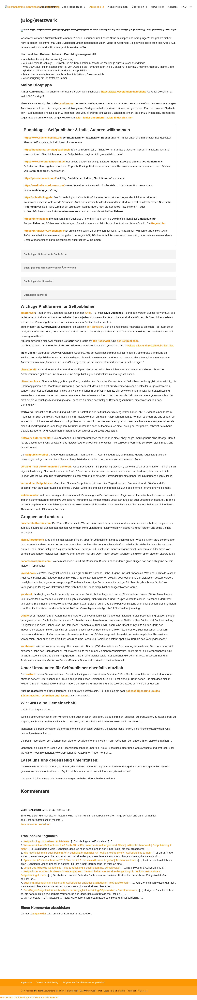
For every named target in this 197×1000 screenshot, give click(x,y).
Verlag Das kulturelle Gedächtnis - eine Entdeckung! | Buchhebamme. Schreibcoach (72, 867)
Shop (88, 312)
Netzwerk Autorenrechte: (36, 438)
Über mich (138, 7)
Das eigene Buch (72, 7)
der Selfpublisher (127, 340)
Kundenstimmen (118, 7)
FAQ (184, 7)
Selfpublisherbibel (36, 454)
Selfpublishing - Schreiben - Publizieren (46, 841)
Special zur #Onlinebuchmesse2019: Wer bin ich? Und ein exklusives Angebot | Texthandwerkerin (80, 860)
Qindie (25, 615)
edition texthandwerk (67, 991)
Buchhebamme (49, 7)
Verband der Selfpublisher (37, 483)
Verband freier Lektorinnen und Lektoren (46, 466)
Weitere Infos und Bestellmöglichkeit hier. (150, 345)
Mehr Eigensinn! (106, 991)
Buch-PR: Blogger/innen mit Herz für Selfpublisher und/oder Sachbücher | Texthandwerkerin (76, 882)
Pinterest (142, 991)
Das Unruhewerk (88, 991)
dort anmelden (94, 326)
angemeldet (39, 913)
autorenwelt (28, 312)
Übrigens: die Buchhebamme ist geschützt (83, 982)
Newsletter (157, 7)
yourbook (26, 594)
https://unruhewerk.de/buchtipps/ (44, 230)
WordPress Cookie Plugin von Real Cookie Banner (29, 997)
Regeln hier (158, 223)
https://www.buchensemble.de (42, 137)
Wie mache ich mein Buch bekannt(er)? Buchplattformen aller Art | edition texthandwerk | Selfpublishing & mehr (87, 852)
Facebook (131, 991)
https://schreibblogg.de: (38, 197)
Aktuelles (95, 7)
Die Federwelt (101, 340)
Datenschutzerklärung (119, 971)
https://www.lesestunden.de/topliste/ (123, 91)
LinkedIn (120, 991)
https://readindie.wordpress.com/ (44, 185)
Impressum (26, 982)
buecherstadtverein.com (36, 523)
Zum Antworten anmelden (35, 824)
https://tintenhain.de (36, 218)
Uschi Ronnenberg (31, 810)
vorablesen (27, 646)
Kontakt (173, 7)
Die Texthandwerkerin (45, 991)
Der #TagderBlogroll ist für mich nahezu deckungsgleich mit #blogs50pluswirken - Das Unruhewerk (80, 890)
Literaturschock (30, 381)
